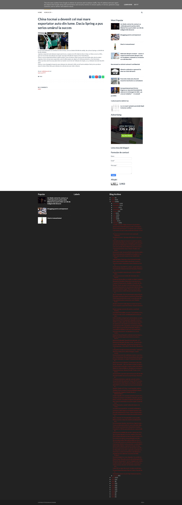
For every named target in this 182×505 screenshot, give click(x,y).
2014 (113, 495)
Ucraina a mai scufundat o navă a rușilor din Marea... (128, 366)
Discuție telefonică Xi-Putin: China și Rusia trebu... (127, 412)
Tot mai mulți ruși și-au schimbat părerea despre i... (127, 442)
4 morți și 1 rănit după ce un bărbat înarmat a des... (127, 410)
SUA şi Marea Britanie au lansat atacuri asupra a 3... (128, 436)
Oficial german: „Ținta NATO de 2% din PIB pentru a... (128, 347)
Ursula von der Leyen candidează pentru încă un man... (127, 315)
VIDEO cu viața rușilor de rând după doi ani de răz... (128, 322)
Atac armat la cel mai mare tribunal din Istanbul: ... (127, 427)
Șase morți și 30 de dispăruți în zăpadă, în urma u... (127, 320)
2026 (113, 197)
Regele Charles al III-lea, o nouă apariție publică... (127, 388)
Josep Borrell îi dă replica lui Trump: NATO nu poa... (128, 381)
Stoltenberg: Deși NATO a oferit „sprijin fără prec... (128, 267)
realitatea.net (45, 71)
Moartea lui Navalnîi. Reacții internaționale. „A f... (127, 340)
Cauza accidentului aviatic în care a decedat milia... (127, 425)
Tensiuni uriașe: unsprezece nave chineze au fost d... (127, 264)
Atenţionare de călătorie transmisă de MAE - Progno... (126, 454)
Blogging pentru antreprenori (130, 35)
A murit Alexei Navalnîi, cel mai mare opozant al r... (127, 344)
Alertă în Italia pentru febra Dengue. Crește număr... (126, 352)
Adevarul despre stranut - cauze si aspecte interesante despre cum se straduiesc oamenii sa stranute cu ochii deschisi (132, 56)
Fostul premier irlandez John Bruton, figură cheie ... (127, 423)
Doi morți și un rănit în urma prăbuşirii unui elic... (126, 438)
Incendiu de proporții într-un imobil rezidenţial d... (127, 408)
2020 (113, 483)
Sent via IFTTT (42, 73)
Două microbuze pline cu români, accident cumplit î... (128, 279)
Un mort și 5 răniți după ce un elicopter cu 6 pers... (127, 245)
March (115, 221)
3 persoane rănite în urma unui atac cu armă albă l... (128, 444)
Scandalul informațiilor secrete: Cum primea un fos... (128, 312)
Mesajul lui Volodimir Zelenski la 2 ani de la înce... (127, 281)
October (116, 207)
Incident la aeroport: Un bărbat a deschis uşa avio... (128, 397)
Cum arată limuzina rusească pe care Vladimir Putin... (126, 300)
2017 (113, 489)
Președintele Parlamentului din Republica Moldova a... (127, 269)
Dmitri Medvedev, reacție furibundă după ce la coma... (126, 405)
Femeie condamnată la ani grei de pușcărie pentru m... (127, 415)
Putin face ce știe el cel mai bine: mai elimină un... (127, 451)
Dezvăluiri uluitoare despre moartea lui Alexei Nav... (128, 296)
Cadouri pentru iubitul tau (120, 101)
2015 (113, 493)
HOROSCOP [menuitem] (47, 12)
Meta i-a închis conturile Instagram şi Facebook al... (128, 399)
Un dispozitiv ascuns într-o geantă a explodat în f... (127, 450)
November (116, 205)
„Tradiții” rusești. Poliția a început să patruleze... (126, 224)
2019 (113, 485)
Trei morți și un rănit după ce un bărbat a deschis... (127, 383)
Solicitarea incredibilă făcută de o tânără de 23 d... (127, 432)
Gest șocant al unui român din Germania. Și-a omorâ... (126, 276)
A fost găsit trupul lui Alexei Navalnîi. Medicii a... (127, 327)
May (114, 217)
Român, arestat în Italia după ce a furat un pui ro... (127, 303)
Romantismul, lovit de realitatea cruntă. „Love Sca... (128, 355)
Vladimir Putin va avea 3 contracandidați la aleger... (127, 390)
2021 (113, 481)
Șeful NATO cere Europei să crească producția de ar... (127, 385)
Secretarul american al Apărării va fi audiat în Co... (127, 254)
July (114, 213)
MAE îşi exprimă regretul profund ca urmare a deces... (126, 337)
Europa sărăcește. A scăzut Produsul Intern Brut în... (127, 359)
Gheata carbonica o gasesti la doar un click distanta (130, 70)
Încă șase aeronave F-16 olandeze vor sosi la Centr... (126, 332)
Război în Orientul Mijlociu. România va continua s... (128, 368)
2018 (113, 487)
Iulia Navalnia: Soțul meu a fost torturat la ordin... (127, 259)
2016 (113, 491)
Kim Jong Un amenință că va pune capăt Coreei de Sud (127, 402)
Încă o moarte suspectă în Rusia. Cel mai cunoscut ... (127, 306)
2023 (113, 477)
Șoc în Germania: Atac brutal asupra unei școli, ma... (128, 294)
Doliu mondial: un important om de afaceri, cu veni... (128, 318)
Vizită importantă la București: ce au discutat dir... (127, 298)
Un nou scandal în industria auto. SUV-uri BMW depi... (126, 273)
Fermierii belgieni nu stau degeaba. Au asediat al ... (127, 457)
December (116, 203)
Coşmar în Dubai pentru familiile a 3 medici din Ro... (127, 283)
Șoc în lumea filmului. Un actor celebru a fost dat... (127, 434)
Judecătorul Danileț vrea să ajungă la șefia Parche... (128, 243)
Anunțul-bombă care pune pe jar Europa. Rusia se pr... (127, 376)
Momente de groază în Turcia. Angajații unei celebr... (128, 461)
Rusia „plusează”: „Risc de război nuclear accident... (128, 364)
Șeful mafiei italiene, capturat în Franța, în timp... (127, 446)
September (116, 209)
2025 (113, 199)
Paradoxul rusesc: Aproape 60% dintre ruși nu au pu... (127, 238)
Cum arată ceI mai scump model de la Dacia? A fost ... (128, 231)
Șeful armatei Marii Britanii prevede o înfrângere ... (127, 226)
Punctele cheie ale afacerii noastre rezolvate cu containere (131, 80)
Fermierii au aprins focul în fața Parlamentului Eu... (127, 474)
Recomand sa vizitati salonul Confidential (125, 64)
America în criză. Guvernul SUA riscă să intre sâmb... (128, 252)
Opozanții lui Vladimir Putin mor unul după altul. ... (127, 329)
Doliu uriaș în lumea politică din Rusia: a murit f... (127, 261)
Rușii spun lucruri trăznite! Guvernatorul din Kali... (127, 362)
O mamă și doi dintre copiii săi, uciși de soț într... (126, 379)
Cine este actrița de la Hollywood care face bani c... (127, 246)
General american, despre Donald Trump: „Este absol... (126, 370)
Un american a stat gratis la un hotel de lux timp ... (127, 323)
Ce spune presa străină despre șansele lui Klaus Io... (127, 291)
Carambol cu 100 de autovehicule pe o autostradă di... (127, 429)
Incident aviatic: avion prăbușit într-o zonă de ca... (127, 463)
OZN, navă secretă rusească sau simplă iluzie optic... (126, 256)
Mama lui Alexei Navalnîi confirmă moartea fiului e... (127, 335)
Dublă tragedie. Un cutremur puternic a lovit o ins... (128, 395)
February (116, 222)
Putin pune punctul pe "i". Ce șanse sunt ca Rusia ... (128, 228)
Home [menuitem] (40, 12)
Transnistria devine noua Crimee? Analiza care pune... (126, 249)
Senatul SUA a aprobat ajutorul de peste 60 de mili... (128, 373)
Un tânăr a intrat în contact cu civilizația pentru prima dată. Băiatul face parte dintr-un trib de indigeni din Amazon (131, 27)
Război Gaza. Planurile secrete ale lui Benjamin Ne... (128, 459)
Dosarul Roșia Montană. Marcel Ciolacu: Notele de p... (127, 471)
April (114, 219)
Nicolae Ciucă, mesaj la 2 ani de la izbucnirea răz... (127, 285)
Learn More (128, 4)
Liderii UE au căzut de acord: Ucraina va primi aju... (127, 468)
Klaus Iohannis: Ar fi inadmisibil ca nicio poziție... (127, 417)
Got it (136, 4)
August (115, 211)
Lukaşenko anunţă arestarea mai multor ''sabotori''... (128, 349)
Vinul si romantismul (127, 44)
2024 (113, 201)
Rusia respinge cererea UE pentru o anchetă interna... (126, 309)
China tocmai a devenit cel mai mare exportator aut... (126, 465)
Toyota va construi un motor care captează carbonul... (125, 234)
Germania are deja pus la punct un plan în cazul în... (127, 241)
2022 (113, 479)
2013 (113, 497)
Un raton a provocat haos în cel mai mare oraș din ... (128, 448)
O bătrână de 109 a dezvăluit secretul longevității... (128, 325)
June (114, 215)
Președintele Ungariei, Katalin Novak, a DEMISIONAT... (124, 393)
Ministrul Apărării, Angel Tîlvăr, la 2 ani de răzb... (127, 289)
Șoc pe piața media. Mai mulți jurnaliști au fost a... (127, 440)
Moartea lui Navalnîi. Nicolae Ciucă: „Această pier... (127, 342)
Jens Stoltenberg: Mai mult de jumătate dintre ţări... (128, 357)
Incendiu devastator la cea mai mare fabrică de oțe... (128, 287)
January (115, 475)
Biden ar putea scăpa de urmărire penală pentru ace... (127, 420)
